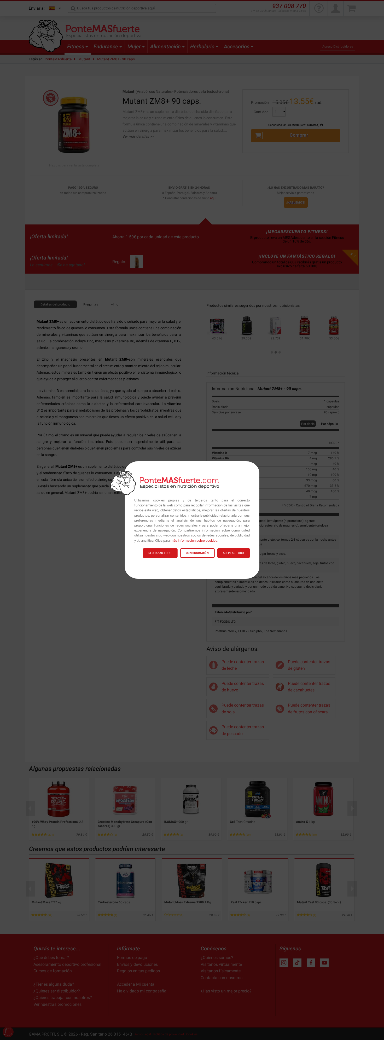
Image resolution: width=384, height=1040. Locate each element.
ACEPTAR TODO (233, 553)
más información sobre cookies (194, 540)
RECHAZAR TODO (160, 553)
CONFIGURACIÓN (197, 553)
